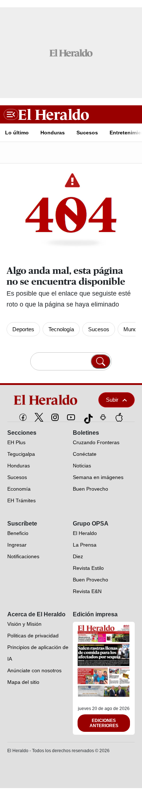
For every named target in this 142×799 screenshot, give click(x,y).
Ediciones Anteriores (104, 723)
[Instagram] (55, 417)
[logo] (47, 400)
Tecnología (61, 329)
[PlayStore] (103, 417)
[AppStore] (119, 417)
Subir (112, 400)
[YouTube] (71, 417)
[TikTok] (87, 417)
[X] (39, 417)
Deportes (23, 329)
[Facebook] (23, 417)
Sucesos (98, 329)
